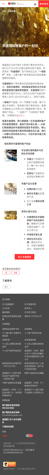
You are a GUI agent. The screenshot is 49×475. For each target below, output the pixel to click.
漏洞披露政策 (9, 446)
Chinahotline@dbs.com (12, 415)
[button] (7, 435)
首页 (4, 11)
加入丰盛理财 (24, 256)
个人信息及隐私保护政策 (24, 443)
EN (27, 436)
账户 (6, 286)
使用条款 (7, 443)
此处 (21, 115)
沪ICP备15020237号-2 (27, 468)
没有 (15, 272)
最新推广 (13, 11)
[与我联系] (35, 4)
